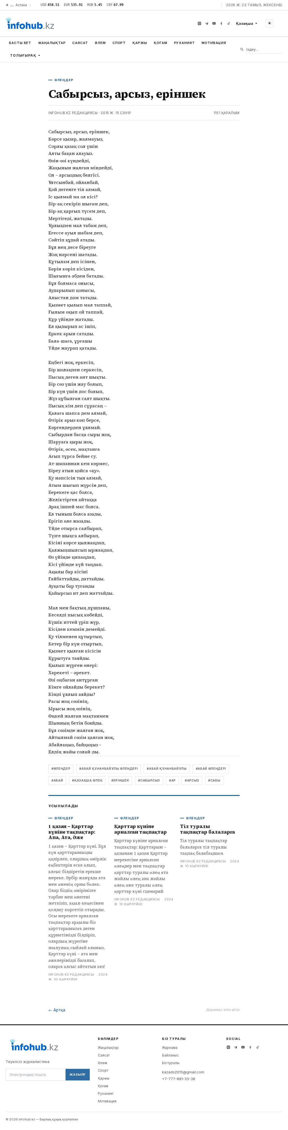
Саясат (80, 43)
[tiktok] (228, 23)
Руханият (184, 43)
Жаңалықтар (52, 43)
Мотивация (214, 43)
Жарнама (169, 1047)
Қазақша (244, 23)
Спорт (119, 43)
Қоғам (160, 43)
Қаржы (139, 43)
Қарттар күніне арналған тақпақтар (140, 829)
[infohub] (30, 23)
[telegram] (206, 23)
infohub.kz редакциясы (73, 113)
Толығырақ (23, 55)
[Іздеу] (242, 49)
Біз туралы (170, 1063)
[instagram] (199, 23)
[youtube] (214, 23)
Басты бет (20, 43)
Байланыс (170, 1055)
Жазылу (77, 1074)
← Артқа (56, 1009)
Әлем (100, 43)
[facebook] (221, 23)
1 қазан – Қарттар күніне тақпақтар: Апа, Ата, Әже (71, 832)
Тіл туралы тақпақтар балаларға (207, 829)
